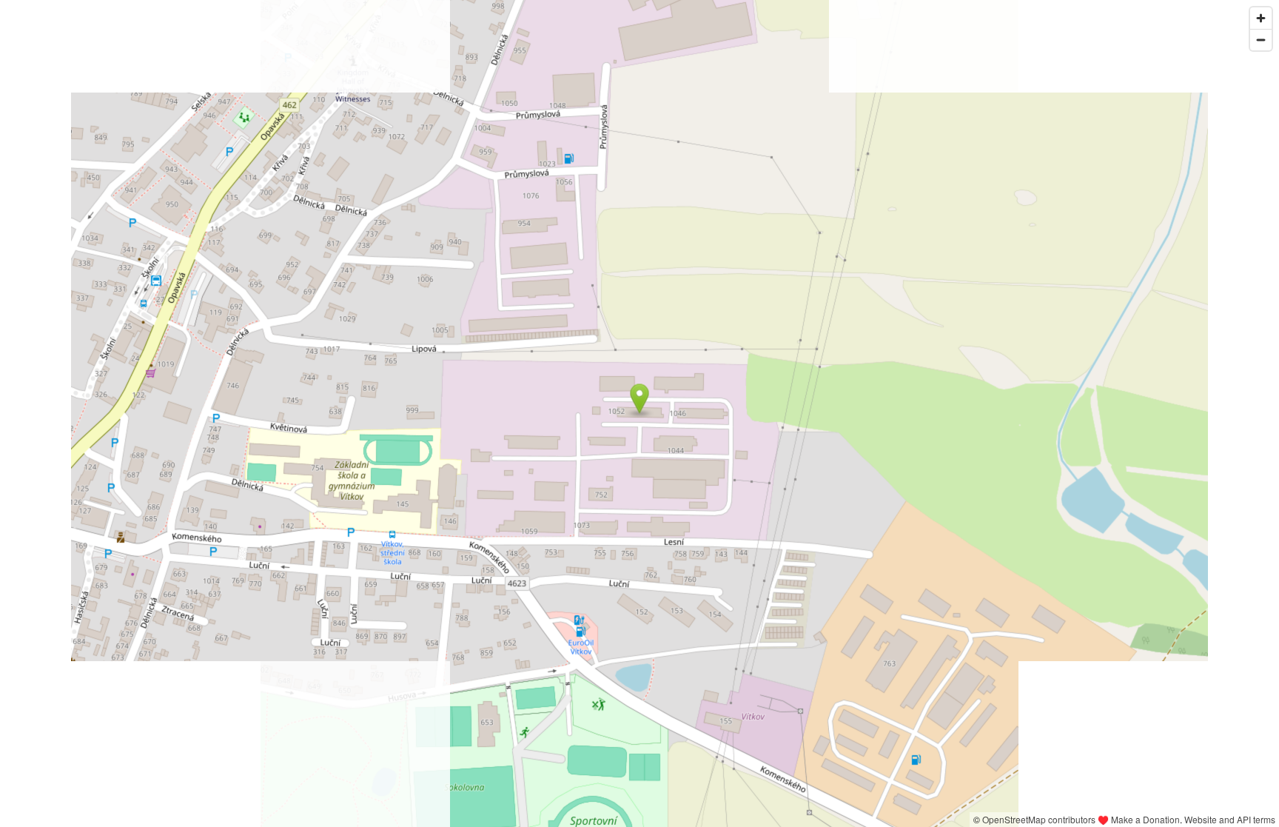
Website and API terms (1229, 819)
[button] (640, 399)
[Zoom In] (1261, 18)
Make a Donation (1145, 819)
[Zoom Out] (1261, 39)
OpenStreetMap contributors (1038, 819)
